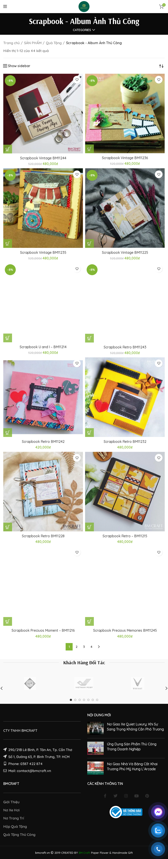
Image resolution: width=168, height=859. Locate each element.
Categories (82, 29)
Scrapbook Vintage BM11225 (125, 252)
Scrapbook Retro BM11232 (125, 441)
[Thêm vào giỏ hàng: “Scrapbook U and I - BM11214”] (7, 338)
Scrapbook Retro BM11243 (125, 347)
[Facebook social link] (105, 795)
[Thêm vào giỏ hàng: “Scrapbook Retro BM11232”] (89, 432)
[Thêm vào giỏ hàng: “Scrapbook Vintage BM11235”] (7, 243)
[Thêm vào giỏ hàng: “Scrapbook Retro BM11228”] (7, 527)
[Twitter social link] (115, 795)
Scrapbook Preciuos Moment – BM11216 (43, 630)
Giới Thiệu (11, 802)
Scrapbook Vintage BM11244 (43, 158)
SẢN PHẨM (33, 43)
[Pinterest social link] (147, 795)
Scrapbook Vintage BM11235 (43, 252)
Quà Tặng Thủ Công (19, 834)
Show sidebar (19, 66)
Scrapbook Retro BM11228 (43, 536)
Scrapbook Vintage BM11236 (125, 158)
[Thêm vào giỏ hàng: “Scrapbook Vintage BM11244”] (7, 149)
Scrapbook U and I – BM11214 (43, 347)
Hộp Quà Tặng (15, 826)
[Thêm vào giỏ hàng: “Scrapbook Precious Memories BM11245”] (89, 621)
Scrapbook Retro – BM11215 (125, 536)
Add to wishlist (77, 79)
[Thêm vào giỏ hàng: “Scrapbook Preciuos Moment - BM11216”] (7, 621)
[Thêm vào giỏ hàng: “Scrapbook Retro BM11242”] (7, 432)
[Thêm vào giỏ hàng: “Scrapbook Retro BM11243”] (89, 338)
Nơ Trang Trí (13, 818)
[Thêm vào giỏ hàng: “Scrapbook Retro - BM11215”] (89, 527)
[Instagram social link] (126, 795)
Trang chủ (11, 43)
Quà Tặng (54, 43)
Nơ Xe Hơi (11, 810)
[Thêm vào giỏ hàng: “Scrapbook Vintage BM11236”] (89, 148)
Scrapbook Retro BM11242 (43, 441)
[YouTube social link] (136, 795)
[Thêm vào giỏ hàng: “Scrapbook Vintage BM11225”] (89, 243)
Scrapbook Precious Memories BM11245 (125, 630)
